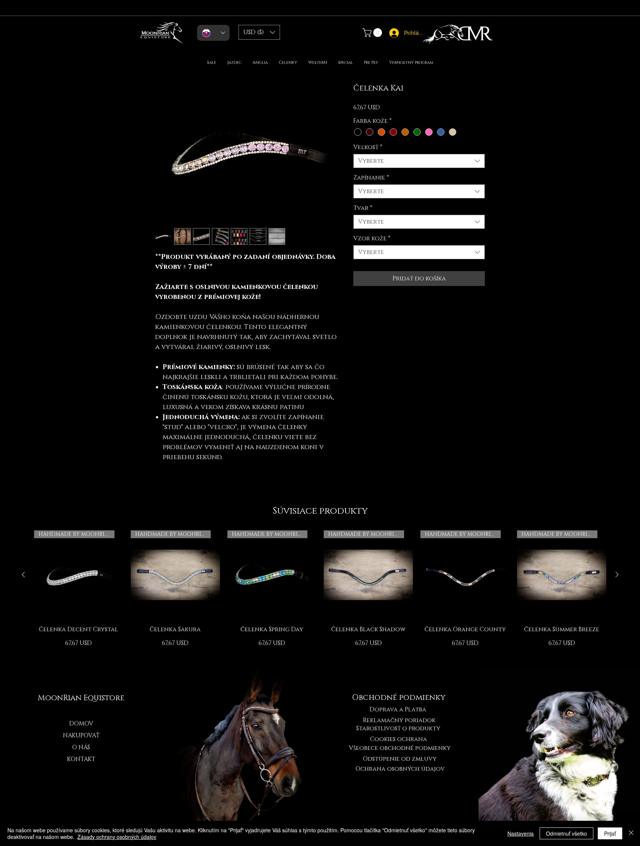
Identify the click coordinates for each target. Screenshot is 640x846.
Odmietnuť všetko (566, 833)
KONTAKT (81, 759)
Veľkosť (367, 147)
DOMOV (81, 724)
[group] (320, 593)
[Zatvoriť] (631, 833)
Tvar (362, 208)
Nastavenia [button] (520, 833)
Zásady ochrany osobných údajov (116, 836)
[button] (259, 32)
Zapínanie (371, 177)
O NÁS (81, 747)
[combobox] (419, 161)
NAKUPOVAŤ (81, 735)
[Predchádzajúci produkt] (23, 574)
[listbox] (259, 32)
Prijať (610, 833)
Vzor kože (371, 238)
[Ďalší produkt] (617, 574)
